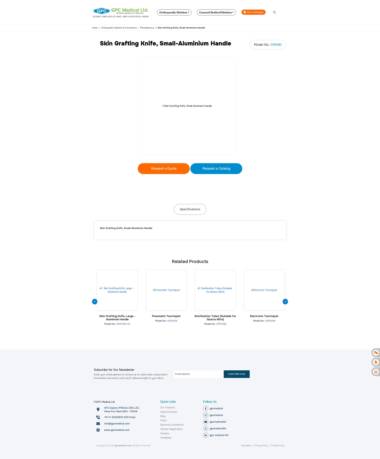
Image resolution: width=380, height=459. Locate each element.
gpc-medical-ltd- (219, 435)
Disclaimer (246, 445)
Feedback (165, 437)
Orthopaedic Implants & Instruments (119, 27)
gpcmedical (216, 408)
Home (95, 27)
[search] (274, 12)
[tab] (190, 209)
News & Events (168, 411)
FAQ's (163, 420)
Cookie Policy (277, 445)
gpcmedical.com (123, 445)
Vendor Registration (171, 429)
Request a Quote (163, 168)
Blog (162, 416)
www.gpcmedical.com (117, 430)
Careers (164, 433)
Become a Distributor (172, 424)
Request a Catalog (216, 168)
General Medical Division (215, 12)
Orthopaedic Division (173, 12)
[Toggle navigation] (286, 12)
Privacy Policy (261, 445)
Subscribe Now (236, 374)
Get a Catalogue (255, 12)
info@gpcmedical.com (117, 423)
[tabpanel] (190, 106)
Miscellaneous (147, 27)
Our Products (167, 407)
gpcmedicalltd (218, 421)
